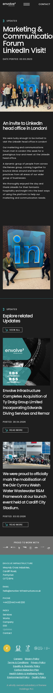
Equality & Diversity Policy (26, 666)
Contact (44, 4)
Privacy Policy (38, 662)
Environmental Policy (18, 677)
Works (6, 618)
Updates (7, 629)
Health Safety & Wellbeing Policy (26, 673)
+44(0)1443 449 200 (14, 602)
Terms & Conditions (18, 662)
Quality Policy (39, 677)
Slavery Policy (32, 658)
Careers (18, 658)
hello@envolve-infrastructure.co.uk (22, 590)
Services (7, 614)
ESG (5, 625)
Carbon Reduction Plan (26, 670)
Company (8, 622)
